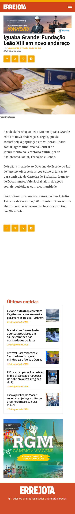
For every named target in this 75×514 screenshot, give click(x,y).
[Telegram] (31, 58)
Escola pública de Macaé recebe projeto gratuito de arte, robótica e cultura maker (24, 400)
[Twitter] (15, 58)
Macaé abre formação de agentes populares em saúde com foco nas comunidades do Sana (23, 335)
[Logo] (20, 7)
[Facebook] (6, 58)
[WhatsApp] (23, 58)
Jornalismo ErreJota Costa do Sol (24, 47)
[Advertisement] (33, 266)
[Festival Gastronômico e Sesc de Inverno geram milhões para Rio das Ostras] (52, 357)
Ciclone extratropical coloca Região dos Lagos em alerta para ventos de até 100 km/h (25, 314)
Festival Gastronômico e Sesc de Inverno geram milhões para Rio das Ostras (24, 356)
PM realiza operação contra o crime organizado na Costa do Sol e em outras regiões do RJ (25, 377)
